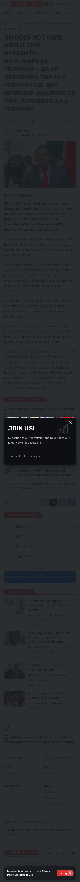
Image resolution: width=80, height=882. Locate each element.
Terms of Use (26, 875)
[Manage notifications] (70, 873)
